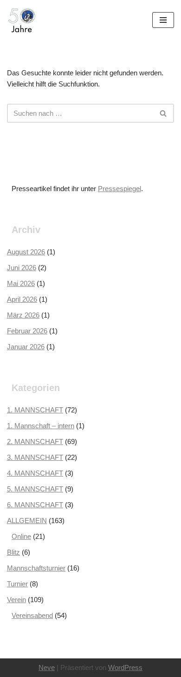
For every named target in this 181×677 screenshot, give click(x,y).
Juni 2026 (21, 268)
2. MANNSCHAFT (35, 441)
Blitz (13, 552)
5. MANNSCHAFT (35, 489)
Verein (16, 600)
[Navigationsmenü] (163, 20)
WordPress (125, 667)
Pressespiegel (119, 188)
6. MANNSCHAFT (35, 505)
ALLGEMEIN (27, 520)
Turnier (17, 584)
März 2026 (23, 315)
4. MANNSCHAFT (35, 473)
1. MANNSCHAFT (35, 410)
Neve (47, 667)
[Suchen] (163, 113)
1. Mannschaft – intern (40, 426)
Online (21, 536)
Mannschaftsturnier (36, 568)
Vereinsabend (32, 615)
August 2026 (26, 252)
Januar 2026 (26, 347)
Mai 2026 (21, 283)
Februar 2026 (27, 331)
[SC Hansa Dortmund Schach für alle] (22, 20)
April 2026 (22, 299)
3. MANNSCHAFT (35, 457)
